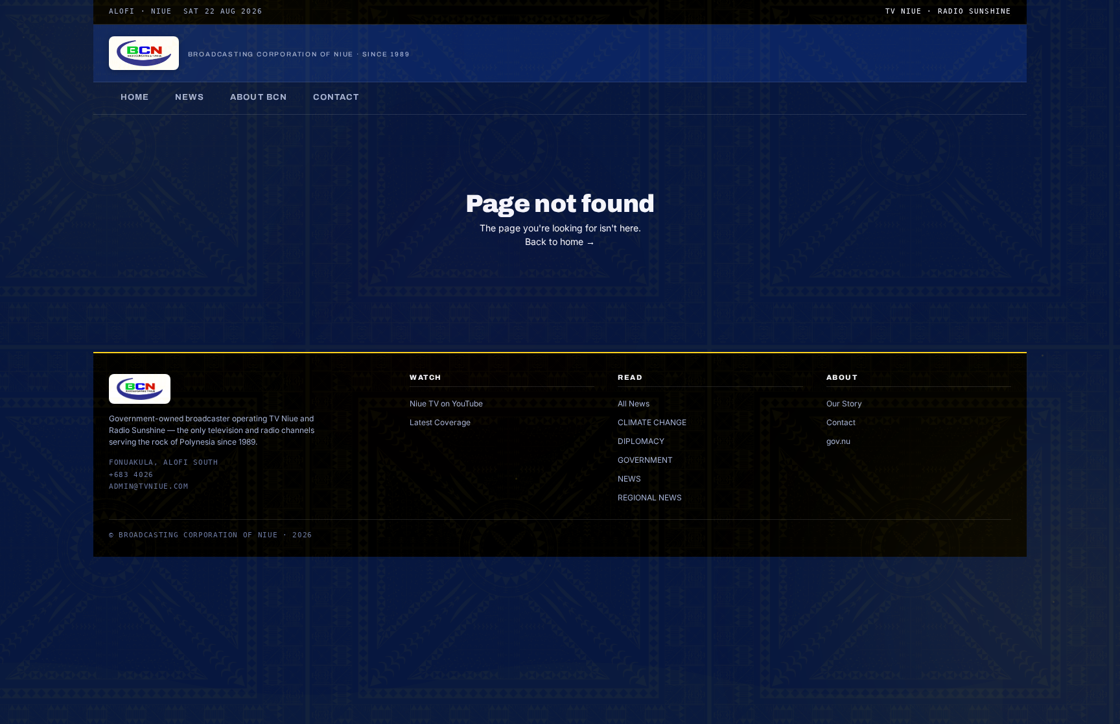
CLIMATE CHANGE (652, 422)
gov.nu (838, 441)
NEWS (629, 479)
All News (633, 403)
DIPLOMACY (641, 441)
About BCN (258, 97)
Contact (336, 97)
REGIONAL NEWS (650, 497)
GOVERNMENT (645, 460)
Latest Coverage (440, 422)
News (189, 97)
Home (135, 97)
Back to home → (560, 241)
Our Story (844, 403)
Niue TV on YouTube (446, 403)
